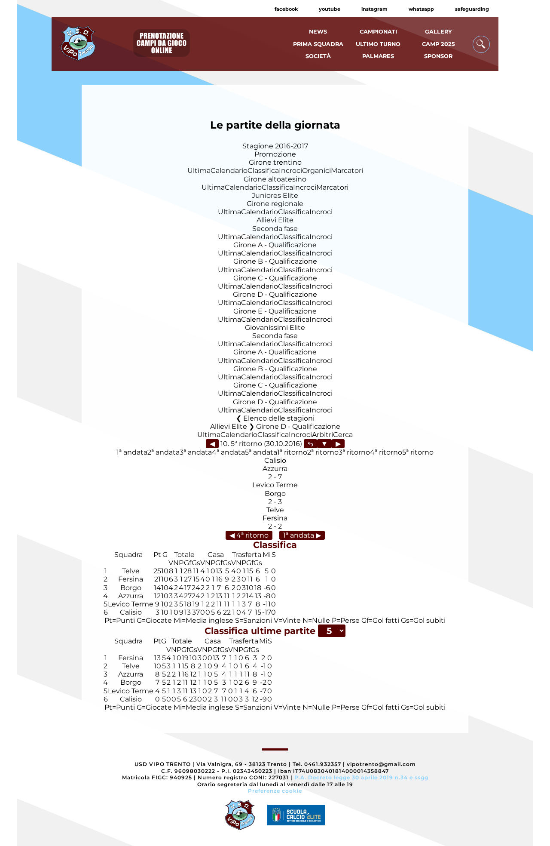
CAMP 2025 (438, 44)
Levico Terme (275, 485)
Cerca (343, 435)
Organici (316, 170)
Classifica (263, 170)
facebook (286, 9)
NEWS (318, 31)
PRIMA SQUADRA (318, 44)
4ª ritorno (386, 452)
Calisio (275, 460)
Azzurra (275, 469)
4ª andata (228, 452)
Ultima (199, 170)
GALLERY (438, 31)
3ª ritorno (354, 452)
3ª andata (196, 452)
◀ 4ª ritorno (249, 535)
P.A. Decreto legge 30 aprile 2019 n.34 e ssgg (361, 777)
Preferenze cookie (275, 791)
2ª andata (163, 452)
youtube (329, 9)
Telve (275, 510)
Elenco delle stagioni (279, 418)
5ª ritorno (418, 452)
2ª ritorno (323, 452)
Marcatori (347, 170)
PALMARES (378, 56)
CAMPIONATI (378, 31)
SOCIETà (318, 56)
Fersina (275, 518)
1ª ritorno (292, 452)
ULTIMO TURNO (378, 44)
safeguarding (472, 9)
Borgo (275, 493)
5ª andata (261, 452)
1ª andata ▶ (302, 535)
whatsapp (421, 9)
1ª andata (131, 452)
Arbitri (322, 435)
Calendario (229, 170)
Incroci (290, 170)
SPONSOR (438, 56)
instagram (374, 9)
